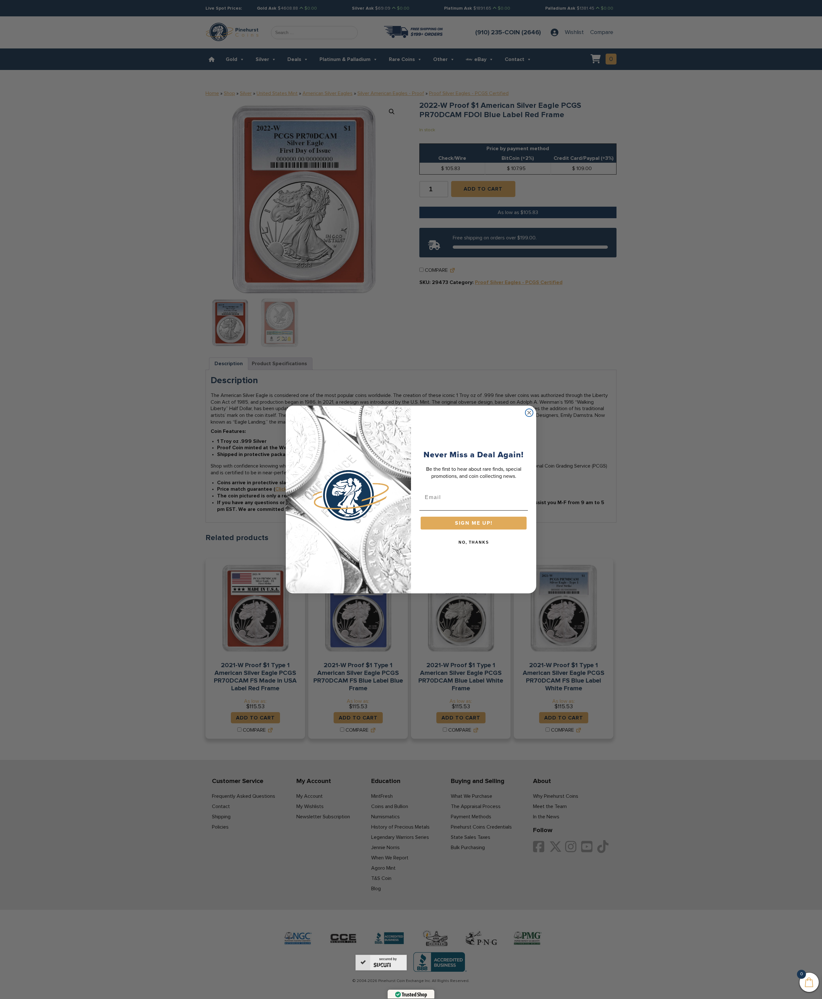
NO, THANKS (474, 542)
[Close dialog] (529, 413)
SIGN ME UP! (474, 523)
